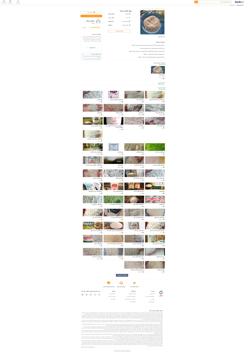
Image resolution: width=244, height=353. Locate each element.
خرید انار (131, 318)
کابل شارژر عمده (114, 325)
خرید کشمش (84, 316)
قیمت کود (142, 327)
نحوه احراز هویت (112, 294)
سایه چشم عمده (143, 342)
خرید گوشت (141, 334)
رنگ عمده (132, 327)
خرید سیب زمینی (105, 318)
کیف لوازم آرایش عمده (85, 340)
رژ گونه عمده (92, 340)
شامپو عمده (115, 321)
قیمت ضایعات (127, 327)
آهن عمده (146, 321)
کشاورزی (156, 9)
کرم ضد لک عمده (139, 343)
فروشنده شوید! (232, 5)
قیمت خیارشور (121, 334)
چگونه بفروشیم (132, 302)
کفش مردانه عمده (107, 330)
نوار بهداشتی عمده (123, 343)
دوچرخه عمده (96, 337)
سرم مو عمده (113, 342)
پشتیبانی (152, 299)
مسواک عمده (110, 343)
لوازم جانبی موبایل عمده (128, 325)
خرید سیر (83, 318)
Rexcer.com (83, 347)
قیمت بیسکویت (100, 334)
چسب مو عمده (108, 342)
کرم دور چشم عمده (146, 343)
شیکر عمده (84, 337)
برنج (149, 9)
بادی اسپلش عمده (116, 343)
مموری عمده (135, 325)
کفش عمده (119, 330)
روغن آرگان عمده (137, 342)
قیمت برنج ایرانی (104, 316)
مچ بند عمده (102, 337)
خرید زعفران (89, 316)
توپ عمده (88, 337)
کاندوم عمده (129, 343)
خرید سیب (145, 318)
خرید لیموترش (126, 318)
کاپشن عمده (133, 329)
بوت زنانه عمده (100, 330)
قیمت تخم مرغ (89, 334)
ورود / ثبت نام (4, 3)
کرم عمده (134, 343)
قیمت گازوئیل (101, 327)
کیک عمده (106, 334)
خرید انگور (136, 318)
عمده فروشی (160, 315)
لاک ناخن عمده (150, 342)
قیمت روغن (136, 334)
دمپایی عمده (95, 330)
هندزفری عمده (141, 325)
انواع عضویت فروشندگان (131, 296)
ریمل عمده (160, 342)
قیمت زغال (106, 327)
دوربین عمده (155, 325)
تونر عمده (83, 342)
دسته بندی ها (239, 5)
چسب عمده (146, 327)
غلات (153, 9)
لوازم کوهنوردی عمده (151, 338)
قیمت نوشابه (151, 335)
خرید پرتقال (140, 318)
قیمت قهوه (156, 335)
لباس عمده (88, 328)
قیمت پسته (94, 316)
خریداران (10, 3)
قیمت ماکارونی (115, 334)
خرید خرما (98, 316)
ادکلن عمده (98, 342)
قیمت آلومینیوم (137, 327)
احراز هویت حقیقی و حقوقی (130, 299)
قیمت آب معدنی (146, 335)
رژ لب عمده (109, 340)
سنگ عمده (136, 321)
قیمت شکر (110, 334)
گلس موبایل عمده (120, 325)
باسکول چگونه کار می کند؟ (149, 296)
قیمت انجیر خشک (159, 318)
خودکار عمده (94, 321)
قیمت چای (161, 335)
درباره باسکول (152, 294)
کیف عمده (124, 330)
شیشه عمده (122, 327)
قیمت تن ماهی (127, 334)
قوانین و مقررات (151, 302)
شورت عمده (155, 329)
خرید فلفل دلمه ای (98, 318)
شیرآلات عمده (141, 321)
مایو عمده (92, 337)
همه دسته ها (162, 9)
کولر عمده (150, 325)
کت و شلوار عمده (128, 329)
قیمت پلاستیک (111, 327)
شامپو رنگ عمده (119, 342)
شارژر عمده (146, 325)
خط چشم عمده (98, 340)
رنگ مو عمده (125, 342)
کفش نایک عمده (114, 330)
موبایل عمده (84, 324)
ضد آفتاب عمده (88, 342)
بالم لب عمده (155, 342)
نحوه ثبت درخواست (111, 296)
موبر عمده (106, 343)
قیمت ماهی (94, 334)
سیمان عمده (151, 321)
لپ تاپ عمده (160, 325)
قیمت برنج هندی (111, 316)
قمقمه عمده (107, 337)
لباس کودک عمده (145, 329)
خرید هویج (92, 318)
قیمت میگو (84, 334)
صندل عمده (160, 332)
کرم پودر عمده (103, 340)
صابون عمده (110, 321)
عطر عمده (103, 342)
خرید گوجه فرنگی (112, 318)
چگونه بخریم (113, 299)
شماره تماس (90, 16)
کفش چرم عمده (84, 330)
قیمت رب (132, 334)
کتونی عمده (90, 330)
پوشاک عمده (92, 328)
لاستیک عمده (116, 327)
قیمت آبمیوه (140, 335)
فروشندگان (18, 3)
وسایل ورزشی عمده (159, 338)
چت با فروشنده (90, 12)
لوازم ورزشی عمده (143, 338)
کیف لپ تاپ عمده (140, 332)
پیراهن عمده (150, 329)
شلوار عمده (83, 328)
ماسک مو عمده (131, 342)
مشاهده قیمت (119, 31)
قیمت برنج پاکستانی (118, 316)
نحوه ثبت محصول (132, 294)
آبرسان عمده (160, 343)
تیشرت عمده (138, 329)
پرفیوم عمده (93, 342)
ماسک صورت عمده (154, 343)
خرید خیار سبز (87, 318)
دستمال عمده (120, 321)
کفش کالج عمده (148, 332)
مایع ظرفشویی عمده (104, 321)
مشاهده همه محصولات (122, 275)
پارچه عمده (160, 329)
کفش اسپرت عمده (154, 332)
